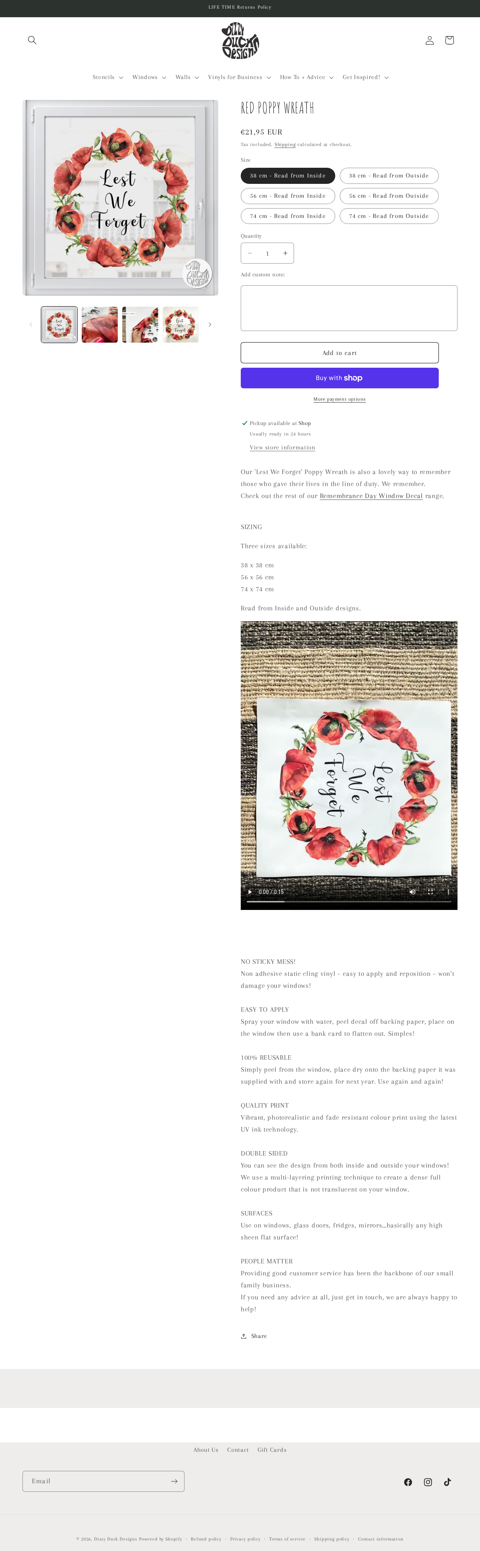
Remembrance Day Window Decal (371, 496)
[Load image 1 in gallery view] (59, 325)
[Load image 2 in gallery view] (100, 325)
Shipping (285, 144)
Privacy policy (245, 1539)
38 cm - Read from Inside (288, 175)
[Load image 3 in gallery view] (140, 325)
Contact (238, 1449)
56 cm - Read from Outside (389, 195)
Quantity (251, 236)
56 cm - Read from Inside (288, 195)
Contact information (381, 1539)
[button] (32, 40)
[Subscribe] (174, 1481)
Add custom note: (263, 274)
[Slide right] (210, 324)
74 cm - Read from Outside (389, 215)
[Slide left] (30, 324)
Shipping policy (332, 1539)
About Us (206, 1449)
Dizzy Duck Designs (115, 1539)
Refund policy (206, 1539)
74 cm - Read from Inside (288, 215)
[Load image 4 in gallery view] (181, 325)
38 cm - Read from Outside (389, 175)
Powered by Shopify (160, 1539)
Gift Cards (272, 1449)
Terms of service (287, 1539)
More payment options (340, 399)
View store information (282, 447)
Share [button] (259, 1335)
